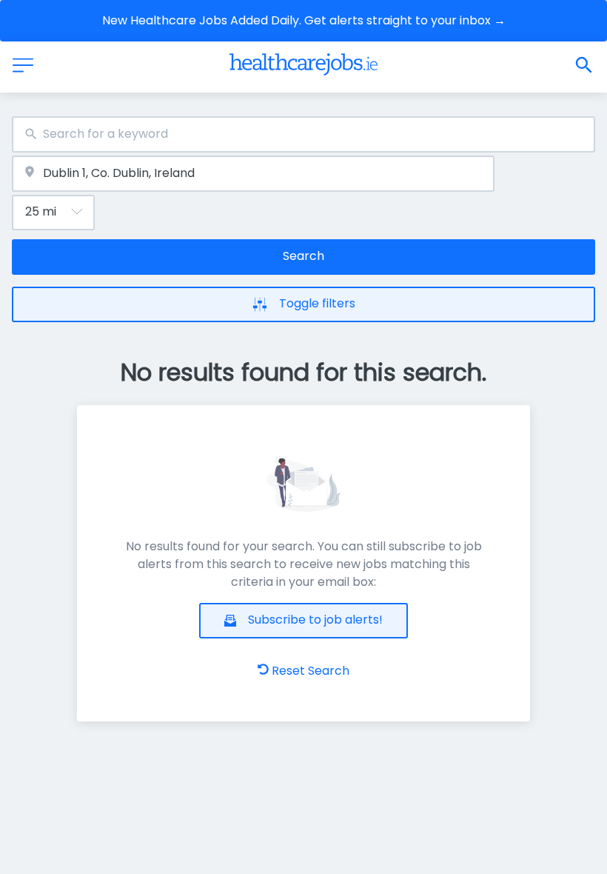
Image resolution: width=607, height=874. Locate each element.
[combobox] (303, 134)
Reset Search (310, 670)
